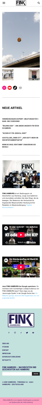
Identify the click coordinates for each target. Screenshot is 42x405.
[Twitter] (27, 333)
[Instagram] (15, 332)
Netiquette (6, 360)
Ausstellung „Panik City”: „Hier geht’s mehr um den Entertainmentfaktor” (20, 139)
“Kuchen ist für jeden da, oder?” (14, 133)
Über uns (5, 343)
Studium (5, 347)
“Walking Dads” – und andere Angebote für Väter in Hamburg (20, 127)
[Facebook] (9, 333)
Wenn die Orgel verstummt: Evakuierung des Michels (19, 146)
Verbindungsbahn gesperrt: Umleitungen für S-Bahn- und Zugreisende (20, 120)
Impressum (6, 353)
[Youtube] (33, 333)
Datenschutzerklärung (11, 357)
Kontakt (5, 350)
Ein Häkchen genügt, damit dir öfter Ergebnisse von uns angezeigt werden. (20, 295)
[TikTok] (21, 333)
